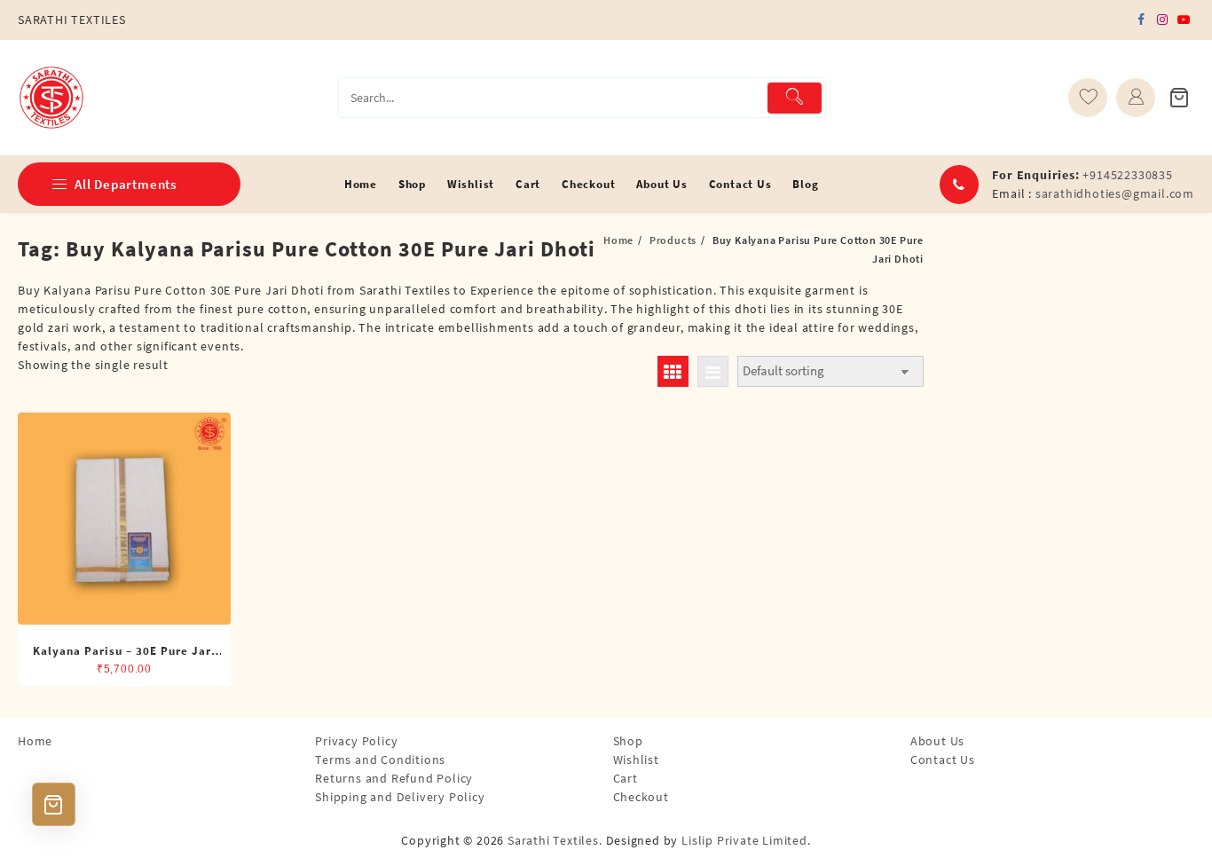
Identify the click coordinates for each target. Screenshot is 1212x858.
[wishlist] (1087, 97)
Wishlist (636, 759)
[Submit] (794, 98)
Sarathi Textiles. (555, 840)
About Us (937, 741)
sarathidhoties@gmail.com (1114, 193)
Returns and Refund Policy (394, 778)
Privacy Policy (356, 741)
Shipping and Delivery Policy (399, 797)
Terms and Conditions (380, 759)
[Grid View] (673, 371)
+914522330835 (1127, 175)
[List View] (712, 371)
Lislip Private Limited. (745, 840)
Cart (625, 778)
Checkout (641, 797)
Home (35, 741)
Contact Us (942, 759)
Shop (628, 741)
